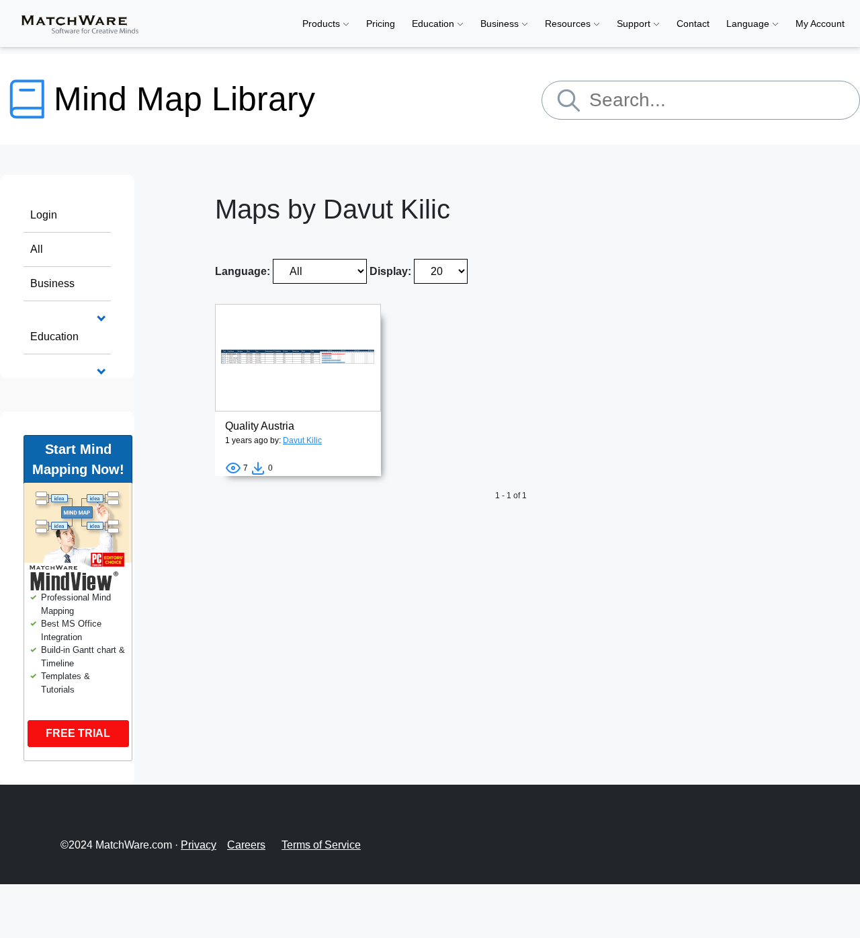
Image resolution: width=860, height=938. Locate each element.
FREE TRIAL (78, 733)
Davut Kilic (302, 440)
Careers (246, 845)
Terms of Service (321, 845)
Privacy (198, 845)
